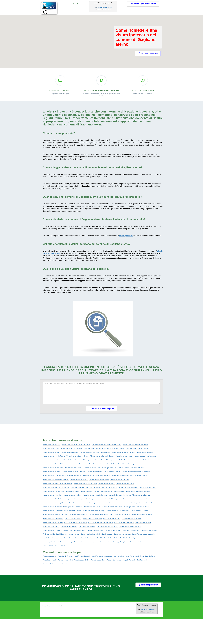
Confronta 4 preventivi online (143, 4)
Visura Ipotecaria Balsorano (74, 468)
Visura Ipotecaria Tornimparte (53, 522)
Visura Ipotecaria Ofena (94, 471)
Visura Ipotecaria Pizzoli (112, 471)
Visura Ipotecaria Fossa (93, 468)
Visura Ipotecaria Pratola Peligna (142, 514)
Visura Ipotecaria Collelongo (128, 503)
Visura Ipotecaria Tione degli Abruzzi (55, 503)
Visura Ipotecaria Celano (69, 526)
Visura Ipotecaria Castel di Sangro (93, 510)
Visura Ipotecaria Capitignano (53, 510)
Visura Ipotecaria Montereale (99, 479)
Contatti (59, 606)
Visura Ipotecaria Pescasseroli (77, 464)
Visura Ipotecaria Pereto (51, 526)
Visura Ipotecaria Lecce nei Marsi (78, 456)
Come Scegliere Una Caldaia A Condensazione (96, 534)
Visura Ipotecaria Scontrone (71, 475)
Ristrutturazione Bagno (121, 556)
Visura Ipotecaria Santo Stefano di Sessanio (57, 483)
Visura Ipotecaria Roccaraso (52, 507)
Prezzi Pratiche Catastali (82, 556)
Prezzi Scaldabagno (49, 556)
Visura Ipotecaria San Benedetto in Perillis (136, 471)
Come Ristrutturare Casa (122, 534)
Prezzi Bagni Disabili (49, 560)
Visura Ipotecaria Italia (95, 530)
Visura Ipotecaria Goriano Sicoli (130, 526)
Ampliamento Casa (49, 564)
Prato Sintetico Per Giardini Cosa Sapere (123, 538)
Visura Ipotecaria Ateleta (73, 518)
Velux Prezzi (134, 556)
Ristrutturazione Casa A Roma (101, 560)
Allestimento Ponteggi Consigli (115, 542)
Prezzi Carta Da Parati (147, 556)
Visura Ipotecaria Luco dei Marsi (113, 468)
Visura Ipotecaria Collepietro (134, 468)
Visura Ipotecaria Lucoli (143, 522)
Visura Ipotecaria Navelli (51, 452)
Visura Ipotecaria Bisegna (120, 475)
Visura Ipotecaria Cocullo (72, 510)
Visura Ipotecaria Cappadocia (93, 495)
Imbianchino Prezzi (79, 538)
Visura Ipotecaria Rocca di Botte (94, 460)
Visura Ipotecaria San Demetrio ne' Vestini (103, 487)
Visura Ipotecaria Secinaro (124, 456)
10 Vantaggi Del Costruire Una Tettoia (55, 542)
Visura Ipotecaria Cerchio (139, 510)
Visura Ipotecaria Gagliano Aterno (118, 510)
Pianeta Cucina (63, 560)
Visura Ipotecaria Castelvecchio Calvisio (117, 495)
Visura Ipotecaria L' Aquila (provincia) (55, 530)
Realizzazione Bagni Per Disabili (98, 538)
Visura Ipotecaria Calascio (79, 479)
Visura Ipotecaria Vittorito (51, 491)
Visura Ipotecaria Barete (92, 507)
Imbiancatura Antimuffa (149, 530)
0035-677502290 (105, 8)
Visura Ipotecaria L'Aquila (144, 452)
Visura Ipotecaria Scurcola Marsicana (135, 444)
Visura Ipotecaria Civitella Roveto (54, 456)
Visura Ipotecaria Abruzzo (77, 530)
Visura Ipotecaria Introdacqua (120, 514)
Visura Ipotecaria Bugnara (69, 452)
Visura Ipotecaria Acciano (79, 487)
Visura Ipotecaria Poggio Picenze (74, 471)
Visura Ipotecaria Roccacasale (53, 468)
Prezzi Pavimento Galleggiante (101, 556)
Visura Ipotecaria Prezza (148, 487)
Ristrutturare (117, 560)
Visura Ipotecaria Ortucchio (70, 491)
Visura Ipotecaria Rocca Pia (52, 471)
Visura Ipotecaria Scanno (111, 518)
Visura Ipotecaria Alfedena (145, 499)
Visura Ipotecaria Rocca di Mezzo (75, 522)
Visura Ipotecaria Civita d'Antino (107, 526)
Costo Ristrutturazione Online (79, 560)
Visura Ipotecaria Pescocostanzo (76, 514)
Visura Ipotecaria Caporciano (52, 495)
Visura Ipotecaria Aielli (102, 499)
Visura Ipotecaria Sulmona (141, 495)
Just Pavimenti (142, 560)
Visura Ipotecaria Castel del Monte (85, 483)
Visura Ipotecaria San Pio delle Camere (56, 487)
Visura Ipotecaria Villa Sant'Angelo (117, 460)
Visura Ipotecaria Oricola (147, 503)
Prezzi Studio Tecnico (65, 556)
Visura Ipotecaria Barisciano (92, 518)
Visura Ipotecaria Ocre (87, 452)
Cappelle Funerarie (129, 560)
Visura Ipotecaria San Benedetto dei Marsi (103, 503)
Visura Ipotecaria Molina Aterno (145, 456)
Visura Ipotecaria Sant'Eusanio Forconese (76, 444)
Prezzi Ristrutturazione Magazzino (143, 534)
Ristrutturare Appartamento (131, 530)
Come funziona (78, 4)
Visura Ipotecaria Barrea (97, 464)
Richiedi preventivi (150, 53)
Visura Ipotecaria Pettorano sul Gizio (136, 507)
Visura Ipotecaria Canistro (72, 495)
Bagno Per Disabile (76, 542)
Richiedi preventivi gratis (103, 409)
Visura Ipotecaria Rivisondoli (78, 503)
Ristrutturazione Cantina (134, 542)
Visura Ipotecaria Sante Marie (131, 518)
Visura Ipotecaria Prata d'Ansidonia (112, 491)
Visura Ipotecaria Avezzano (73, 460)
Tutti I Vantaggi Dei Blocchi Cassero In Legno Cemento (61, 534)
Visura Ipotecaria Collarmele (119, 479)
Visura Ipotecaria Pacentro (90, 491)
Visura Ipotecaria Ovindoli (136, 464)
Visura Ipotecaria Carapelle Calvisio (102, 456)
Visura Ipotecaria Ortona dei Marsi (123, 452)
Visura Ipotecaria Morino (106, 483)
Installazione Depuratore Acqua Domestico (57, 538)
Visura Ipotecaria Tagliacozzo (129, 487)
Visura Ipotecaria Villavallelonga (71, 448)
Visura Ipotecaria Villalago (84, 499)
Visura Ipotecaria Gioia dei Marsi (95, 448)
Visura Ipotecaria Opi (103, 452)
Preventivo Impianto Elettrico (93, 542)
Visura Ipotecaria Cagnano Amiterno (137, 491)
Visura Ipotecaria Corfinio (138, 475)
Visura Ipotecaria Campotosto (98, 514)
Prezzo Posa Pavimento (65, 564)
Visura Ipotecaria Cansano (52, 475)
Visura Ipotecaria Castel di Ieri (117, 464)
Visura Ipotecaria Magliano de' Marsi (100, 522)
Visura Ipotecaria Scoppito (51, 444)
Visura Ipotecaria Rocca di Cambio (137, 448)
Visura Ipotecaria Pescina (115, 448)
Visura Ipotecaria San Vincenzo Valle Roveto (106, 444)
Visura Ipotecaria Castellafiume (141, 460)
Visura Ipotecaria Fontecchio (52, 460)
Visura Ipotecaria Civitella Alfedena (122, 499)
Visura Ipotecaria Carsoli (87, 526)
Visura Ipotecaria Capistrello (72, 507)
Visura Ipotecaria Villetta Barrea (112, 507)
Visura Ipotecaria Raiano (51, 448)
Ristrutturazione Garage (112, 530)
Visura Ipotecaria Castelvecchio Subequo (96, 475)
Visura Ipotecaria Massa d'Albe (53, 514)
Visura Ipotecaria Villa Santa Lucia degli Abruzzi (59, 499)
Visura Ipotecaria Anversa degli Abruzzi (56, 479)
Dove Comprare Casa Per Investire (54, 546)
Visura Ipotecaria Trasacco (125, 483)
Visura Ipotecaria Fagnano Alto (53, 518)
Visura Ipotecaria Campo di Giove (54, 464)
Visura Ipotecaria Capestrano (124, 522)
